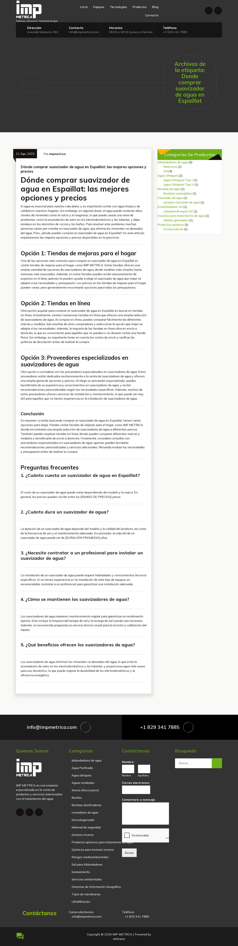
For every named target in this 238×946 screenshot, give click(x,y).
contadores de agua (85, 812)
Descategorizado (83, 820)
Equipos (98, 7)
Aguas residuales (83, 783)
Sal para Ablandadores (87, 864)
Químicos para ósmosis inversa (93, 849)
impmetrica (57, 154)
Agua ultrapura (81, 775)
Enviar (129, 853)
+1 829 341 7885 (175, 32)
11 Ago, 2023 (25, 153)
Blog (155, 7)
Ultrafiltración (81, 901)
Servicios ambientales (87, 879)
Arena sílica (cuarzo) (85, 790)
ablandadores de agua (87, 760)
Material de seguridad (86, 827)
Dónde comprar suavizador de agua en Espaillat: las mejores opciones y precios (83, 169)
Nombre (129, 762)
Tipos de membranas (86, 894)
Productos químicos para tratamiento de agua (102, 842)
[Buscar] (217, 763)
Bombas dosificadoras (87, 805)
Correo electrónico (136, 783)
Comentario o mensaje (138, 799)
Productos (139, 7)
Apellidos (143, 775)
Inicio (84, 7)
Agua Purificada (82, 768)
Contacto (151, 15)
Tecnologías (118, 7)
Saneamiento (81, 872)
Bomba (76, 797)
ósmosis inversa (83, 835)
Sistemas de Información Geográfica (96, 887)
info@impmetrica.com (84, 32)
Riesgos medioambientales (90, 857)
